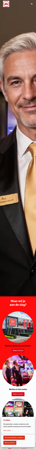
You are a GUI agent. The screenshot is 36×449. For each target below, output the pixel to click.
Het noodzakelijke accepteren (14, 437)
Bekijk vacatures (18, 350)
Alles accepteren (10, 443)
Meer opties (7, 430)
